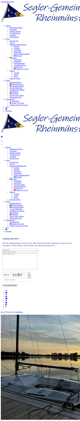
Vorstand (17, 48)
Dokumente (17, 52)
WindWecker (15, 33)
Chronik (16, 73)
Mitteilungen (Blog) (16, 28)
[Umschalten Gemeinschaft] (34, 220)
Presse (16, 76)
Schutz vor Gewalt (22, 69)
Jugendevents (18, 67)
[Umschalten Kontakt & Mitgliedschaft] (34, 166)
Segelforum (15, 101)
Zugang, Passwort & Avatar (19, 105)
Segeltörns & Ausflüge (17, 90)
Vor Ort (12, 43)
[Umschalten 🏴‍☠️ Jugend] (34, 179)
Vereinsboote (14, 92)
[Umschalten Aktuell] (34, 147)
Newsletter (13, 29)
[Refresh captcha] (29, 275)
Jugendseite (17, 61)
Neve (2, 312)
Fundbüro (13, 35)
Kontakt (16, 46)
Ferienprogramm (19, 63)
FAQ (7, 107)
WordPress (19, 312)
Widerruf (19, 56)
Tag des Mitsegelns (16, 88)
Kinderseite (17, 60)
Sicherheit (14, 93)
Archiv (16, 75)
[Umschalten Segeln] (34, 201)
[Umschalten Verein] (34, 160)
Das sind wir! (14, 41)
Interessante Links (15, 97)
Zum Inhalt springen (7, 2)
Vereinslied (17, 50)
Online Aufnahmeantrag (22, 54)
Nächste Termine (15, 31)
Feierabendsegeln (15, 82)
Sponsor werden (15, 78)
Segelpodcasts (14, 37)
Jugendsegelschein (20, 65)
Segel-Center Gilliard (17, 95)
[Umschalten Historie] (34, 192)
